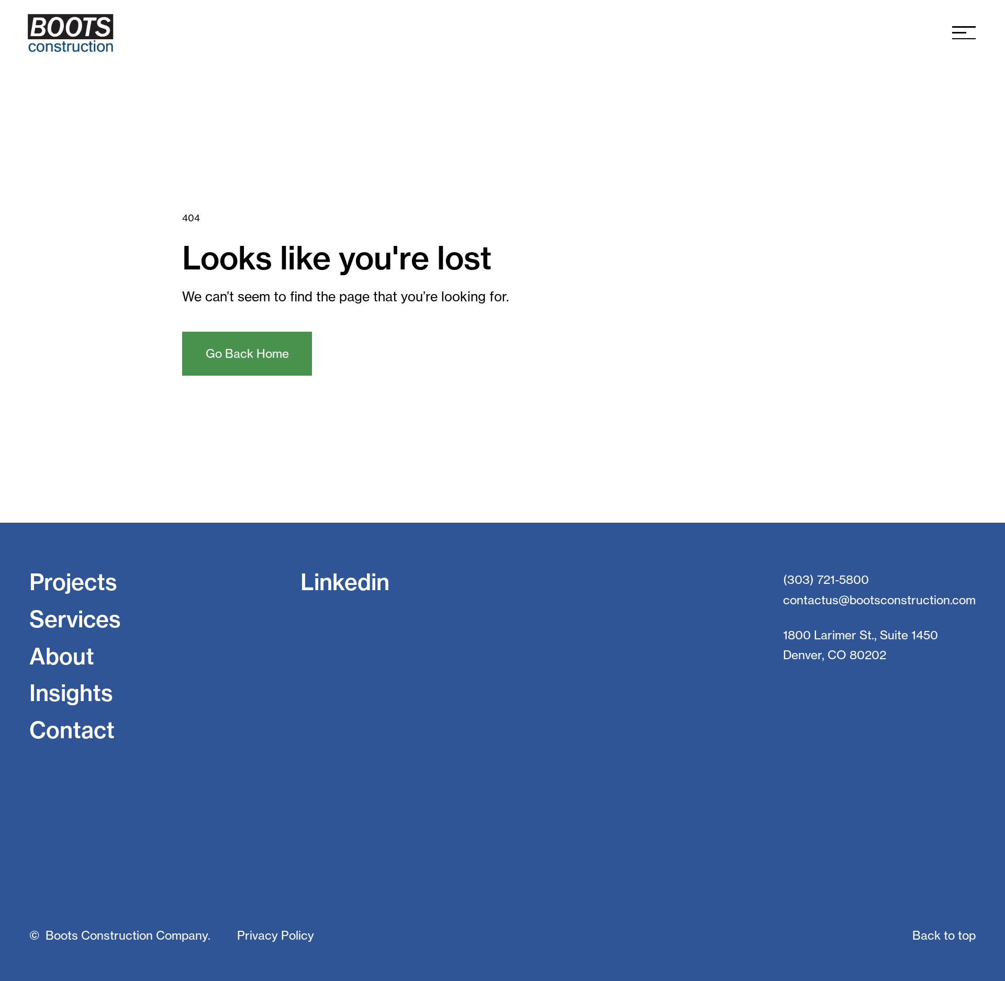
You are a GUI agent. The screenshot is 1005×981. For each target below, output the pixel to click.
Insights (71, 693)
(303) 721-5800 (826, 579)
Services (75, 619)
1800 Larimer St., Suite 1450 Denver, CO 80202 (860, 645)
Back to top (944, 935)
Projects (73, 582)
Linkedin (344, 582)
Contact (72, 730)
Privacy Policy (275, 935)
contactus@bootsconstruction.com (879, 600)
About (61, 656)
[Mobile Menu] (964, 32)
